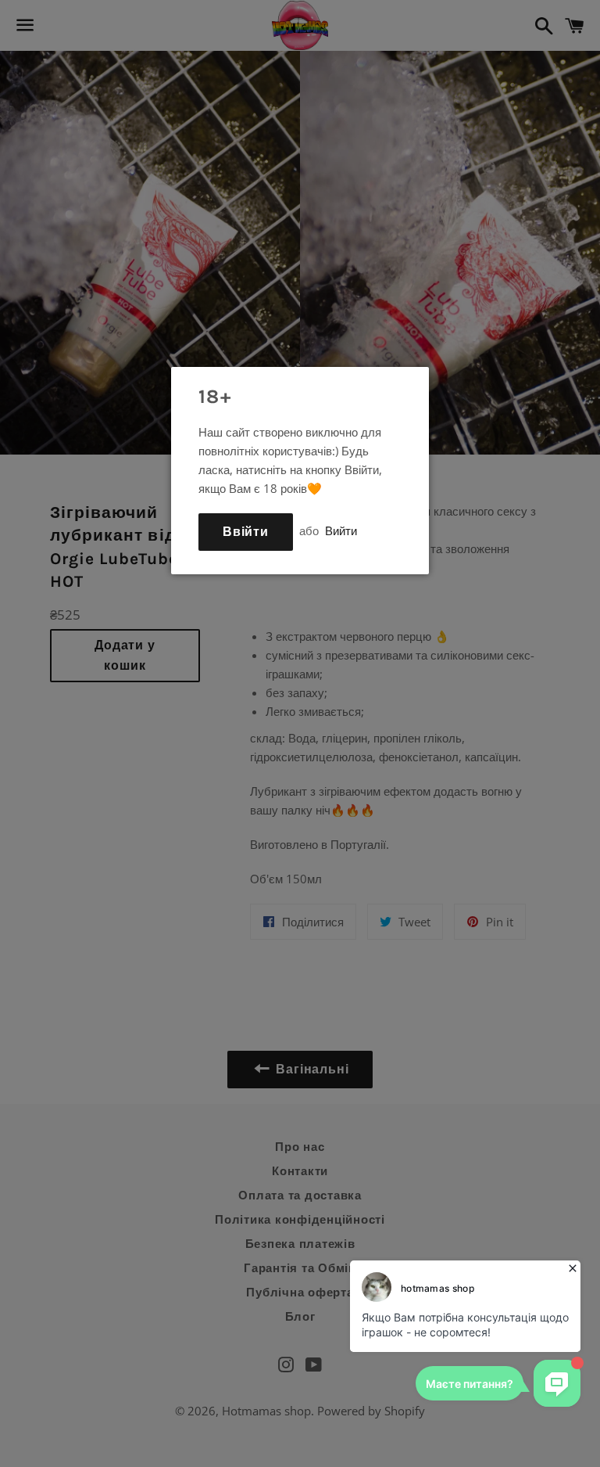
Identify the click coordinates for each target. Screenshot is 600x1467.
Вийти (341, 530)
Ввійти (246, 531)
